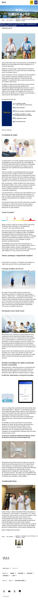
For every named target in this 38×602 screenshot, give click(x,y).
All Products (10, 20)
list (36, 2)
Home (3, 20)
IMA (6, 558)
